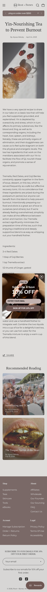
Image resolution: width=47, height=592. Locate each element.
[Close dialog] (41, 276)
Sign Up (23, 282)
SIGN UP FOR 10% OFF (23, 308)
